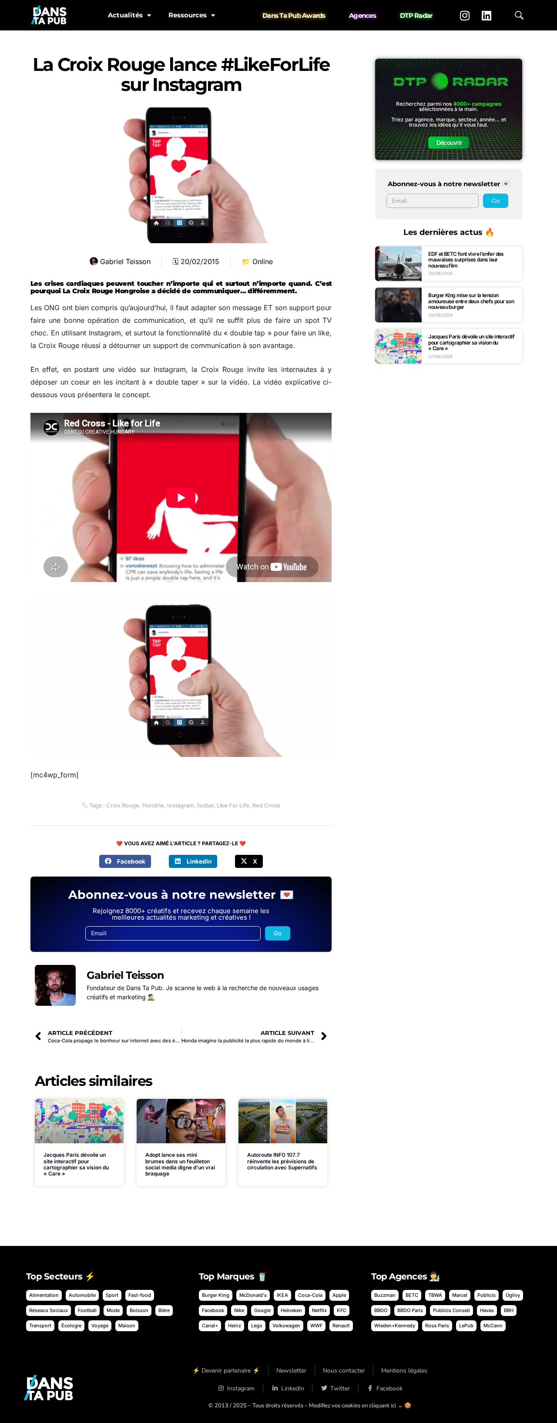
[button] (125, 861)
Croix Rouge (122, 805)
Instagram (180, 805)
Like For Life (233, 805)
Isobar (205, 805)
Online (262, 261)
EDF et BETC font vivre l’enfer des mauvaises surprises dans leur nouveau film (466, 260)
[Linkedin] (486, 15)
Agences (362, 15)
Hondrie (153, 805)
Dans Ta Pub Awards (293, 15)
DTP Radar (416, 15)
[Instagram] (465, 15)
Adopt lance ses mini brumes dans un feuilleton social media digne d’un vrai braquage (180, 1164)
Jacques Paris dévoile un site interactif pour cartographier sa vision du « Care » (76, 1164)
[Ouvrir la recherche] (519, 15)
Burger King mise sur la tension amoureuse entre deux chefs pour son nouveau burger (471, 301)
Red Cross (266, 805)
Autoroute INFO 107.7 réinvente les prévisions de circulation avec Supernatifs (282, 1161)
